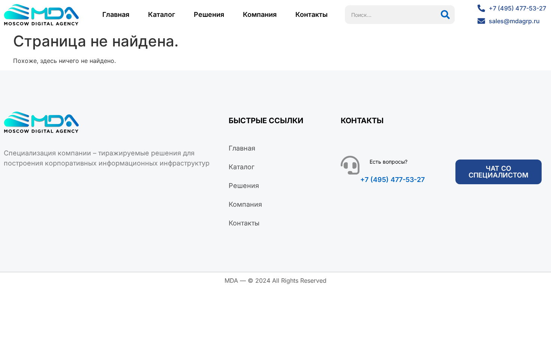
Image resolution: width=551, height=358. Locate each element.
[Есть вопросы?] (350, 165)
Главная (115, 14)
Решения (209, 14)
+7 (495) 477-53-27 (392, 179)
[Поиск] (445, 14)
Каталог (161, 14)
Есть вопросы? (388, 161)
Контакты (311, 14)
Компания (260, 14)
